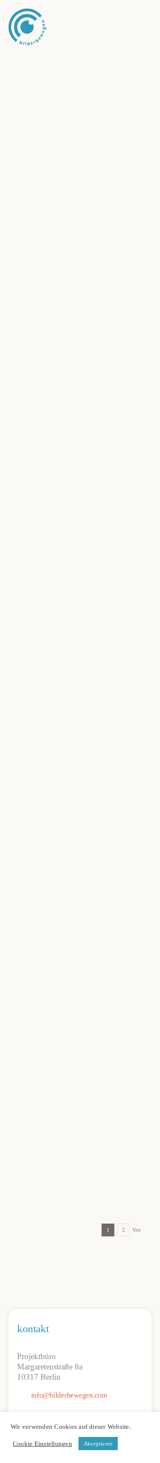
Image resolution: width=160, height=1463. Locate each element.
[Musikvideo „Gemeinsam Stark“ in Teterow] (80, 984)
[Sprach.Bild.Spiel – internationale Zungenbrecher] (80, 571)
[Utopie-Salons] (80, 252)
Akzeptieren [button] (98, 1443)
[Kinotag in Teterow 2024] (80, 893)
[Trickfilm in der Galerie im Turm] (80, 786)
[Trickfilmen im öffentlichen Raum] (80, 1092)
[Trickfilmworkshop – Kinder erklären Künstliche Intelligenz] (80, 679)
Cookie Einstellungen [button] (42, 1443)
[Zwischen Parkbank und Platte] (80, 475)
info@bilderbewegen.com (69, 1395)
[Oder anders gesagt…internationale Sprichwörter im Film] (80, 393)
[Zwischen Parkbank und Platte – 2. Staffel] (80, 61)
